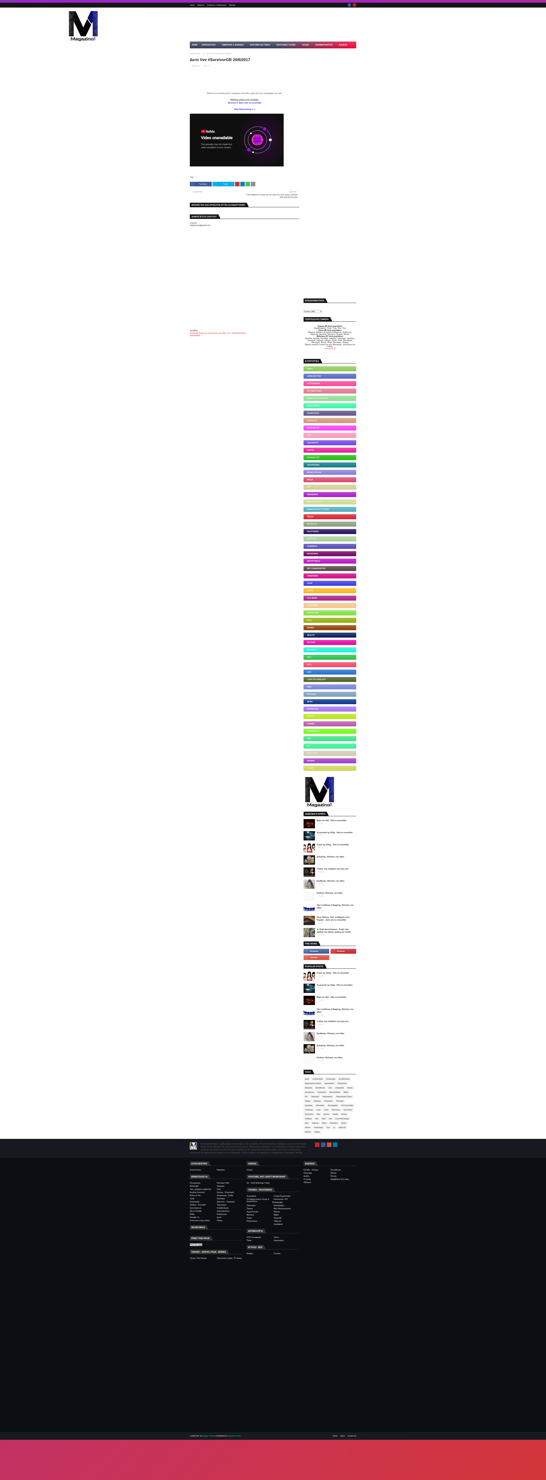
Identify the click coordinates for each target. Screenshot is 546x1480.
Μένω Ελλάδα (314, 472)
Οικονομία (312, 494)
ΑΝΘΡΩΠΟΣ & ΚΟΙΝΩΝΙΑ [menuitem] (233, 45)
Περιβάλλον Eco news (340, 1179)
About (342, 1436)
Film (309, 620)
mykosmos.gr (330, 348)
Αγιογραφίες (195, 335)
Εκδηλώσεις (313, 413)
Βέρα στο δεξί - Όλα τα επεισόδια (331, 820)
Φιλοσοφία (194, 1186)
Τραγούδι (277, 1218)
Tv (203, 54)
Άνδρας (250, 1253)
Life (309, 672)
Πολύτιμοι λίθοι (223, 1183)
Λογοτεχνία (313, 465)
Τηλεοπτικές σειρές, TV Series (229, 1258)
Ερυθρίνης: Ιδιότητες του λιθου (330, 881)
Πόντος (333, 1176)
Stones (311, 724)
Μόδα (310, 480)
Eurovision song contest (200, 1220)
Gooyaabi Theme (234, 1436)
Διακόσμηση (313, 406)
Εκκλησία (312, 421)
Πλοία (249, 1240)
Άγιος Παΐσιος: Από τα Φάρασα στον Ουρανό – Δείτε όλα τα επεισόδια (333, 918)
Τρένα (276, 1237)
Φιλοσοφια (312, 554)
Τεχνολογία (221, 1205)
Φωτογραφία (313, 561)
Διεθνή (306, 1176)
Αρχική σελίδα (195, 54)
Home (192, 5)
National (311, 694)
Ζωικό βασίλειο (223, 1211)
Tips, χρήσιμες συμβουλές (200, 1189)
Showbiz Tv (194, 1217)
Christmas (312, 576)
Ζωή (218, 1189)
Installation (278, 1224)
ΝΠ (308, 487)
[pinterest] (354, 5)
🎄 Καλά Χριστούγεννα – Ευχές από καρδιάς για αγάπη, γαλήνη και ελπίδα (334, 930)
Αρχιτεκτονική (252, 1212)
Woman (310, 761)
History (311, 642)
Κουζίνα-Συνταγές (197, 1192)
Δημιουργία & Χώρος (317, 398)
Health (310, 635)
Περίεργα (312, 524)
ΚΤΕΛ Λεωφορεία (254, 1237)
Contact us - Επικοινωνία (216, 5)
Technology (313, 731)
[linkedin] (335, 1144)
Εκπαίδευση (313, 428)
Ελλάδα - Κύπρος (311, 1170)
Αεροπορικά (279, 1240)
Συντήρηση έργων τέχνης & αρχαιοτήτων (258, 1200)
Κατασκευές (313, 457)
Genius (310, 628)
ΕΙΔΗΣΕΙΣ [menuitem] (343, 45)
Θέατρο (277, 1212)
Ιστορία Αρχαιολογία (282, 1196)
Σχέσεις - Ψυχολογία (225, 1192)
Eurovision (313, 613)
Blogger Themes (208, 1436)
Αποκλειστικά (314, 376)
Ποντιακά (312, 539)
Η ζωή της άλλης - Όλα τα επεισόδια (333, 845)
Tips (309, 739)
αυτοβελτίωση (314, 391)
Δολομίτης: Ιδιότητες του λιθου (330, 857)
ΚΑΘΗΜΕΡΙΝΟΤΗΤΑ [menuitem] (324, 45)
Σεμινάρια (312, 546)
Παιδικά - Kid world (197, 1205)
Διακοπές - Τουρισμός (226, 1202)
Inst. (309, 657)
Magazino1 (196, 66)
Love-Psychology (316, 679)
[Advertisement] (244, 309)
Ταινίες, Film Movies (198, 1258)
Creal (310, 591)
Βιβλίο (276, 1215)
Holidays (312, 650)
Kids (309, 665)
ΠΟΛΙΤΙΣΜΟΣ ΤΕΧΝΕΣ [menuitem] (286, 45)
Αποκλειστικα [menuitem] (209, 45)
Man (309, 687)
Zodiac (310, 768)
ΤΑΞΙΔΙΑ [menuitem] (305, 45)
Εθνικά (333, 1173)
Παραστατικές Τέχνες (318, 509)
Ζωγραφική (312, 443)
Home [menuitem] (194, 45)
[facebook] (349, 5)
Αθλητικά (307, 1182)
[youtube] (316, 957)
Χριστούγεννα (195, 1208)
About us (200, 5)
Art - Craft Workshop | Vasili (258, 1183)
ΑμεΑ (310, 369)
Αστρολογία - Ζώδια (225, 1195)
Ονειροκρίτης (314, 502)
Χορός (249, 1218)
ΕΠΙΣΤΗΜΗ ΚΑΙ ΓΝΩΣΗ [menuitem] (260, 45)
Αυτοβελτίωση (222, 1208)
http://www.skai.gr (243, 109)
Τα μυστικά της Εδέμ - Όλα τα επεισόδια (334, 832)
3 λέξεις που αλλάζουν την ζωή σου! (333, 869)
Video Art (312, 753)
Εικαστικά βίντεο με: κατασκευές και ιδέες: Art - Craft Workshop (218, 333)
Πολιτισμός (313, 531)
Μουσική (250, 1215)
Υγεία (192, 1198)
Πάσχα (310, 517)
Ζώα (309, 435)
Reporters (313, 709)
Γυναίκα (277, 1253)
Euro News (312, 605)
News (310, 702)
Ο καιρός (307, 1179)
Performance (252, 1221)
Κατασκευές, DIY (281, 1199)
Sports (311, 716)
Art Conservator (316, 568)
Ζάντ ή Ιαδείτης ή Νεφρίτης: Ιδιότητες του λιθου (335, 906)
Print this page (196, 1245)
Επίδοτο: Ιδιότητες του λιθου (330, 893)
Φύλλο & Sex (195, 1195)
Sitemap (232, 5)
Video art (277, 1221)
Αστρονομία (313, 384)
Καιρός (310, 450)
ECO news (312, 598)
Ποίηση (250, 1208)
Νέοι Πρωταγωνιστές (282, 1208)
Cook (310, 583)
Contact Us (352, 1436)
